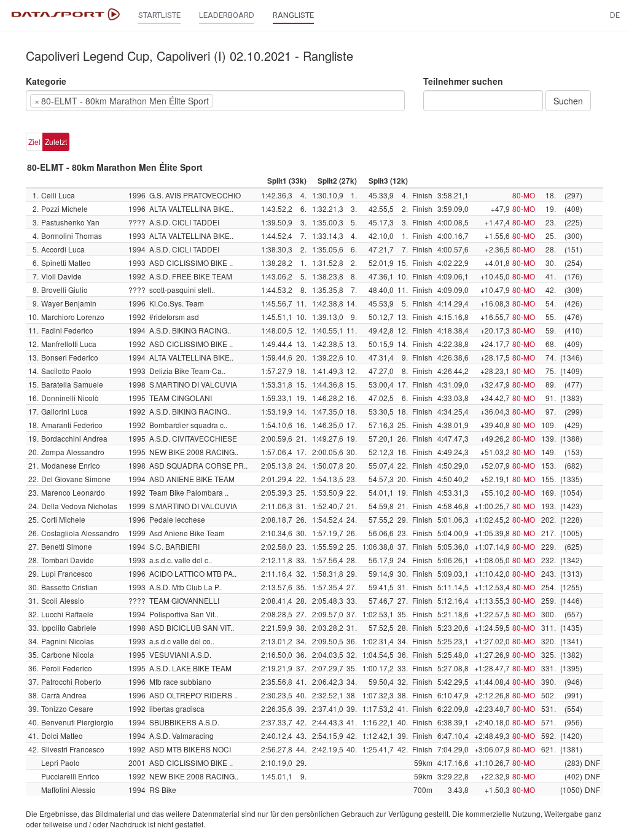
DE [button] (615, 15)
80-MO (523, 195)
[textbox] (234, 101)
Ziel (34, 141)
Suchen (568, 101)
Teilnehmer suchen (463, 81)
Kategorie (46, 81)
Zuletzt (56, 141)
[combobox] (215, 100)
